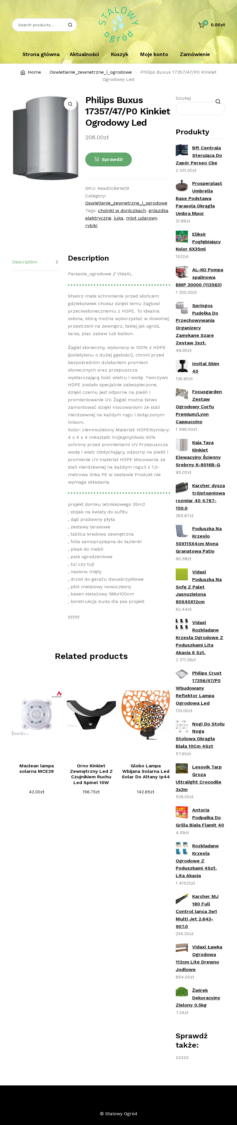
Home (34, 72)
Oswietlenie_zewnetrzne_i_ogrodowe (91, 72)
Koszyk (119, 54)
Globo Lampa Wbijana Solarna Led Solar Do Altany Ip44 (146, 771)
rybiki (91, 225)
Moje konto (154, 54)
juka (118, 218)
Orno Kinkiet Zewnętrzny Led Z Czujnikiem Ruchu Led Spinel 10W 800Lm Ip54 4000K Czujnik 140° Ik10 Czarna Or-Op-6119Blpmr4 (91, 785)
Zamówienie (195, 54)
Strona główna (41, 54)
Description (24, 262)
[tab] (35, 262)
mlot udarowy (141, 218)
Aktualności (84, 54)
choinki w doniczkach (122, 210)
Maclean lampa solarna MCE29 (36, 768)
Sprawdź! (112, 159)
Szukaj (183, 98)
